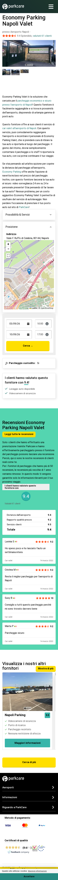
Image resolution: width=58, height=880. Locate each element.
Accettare (29, 876)
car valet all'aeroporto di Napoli (19, 128)
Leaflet (34, 308)
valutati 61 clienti (42, 35)
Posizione (12, 226)
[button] (29, 271)
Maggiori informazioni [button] (37, 871)
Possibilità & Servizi (18, 214)
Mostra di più (45, 668)
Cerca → (28, 345)
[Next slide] (52, 50)
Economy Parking (11, 171)
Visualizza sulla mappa (22, 250)
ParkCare (24, 207)
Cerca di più (29, 762)
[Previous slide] (5, 50)
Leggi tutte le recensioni (19, 434)
